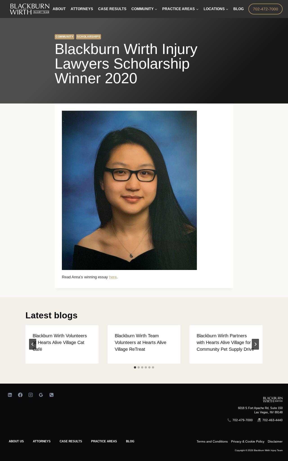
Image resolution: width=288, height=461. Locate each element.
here (113, 277)
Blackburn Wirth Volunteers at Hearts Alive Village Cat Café (60, 342)
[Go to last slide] (32, 344)
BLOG (130, 441)
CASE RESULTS (71, 441)
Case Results (112, 9)
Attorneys (82, 9)
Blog (238, 9)
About (59, 9)
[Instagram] (30, 394)
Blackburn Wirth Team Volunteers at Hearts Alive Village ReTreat (140, 342)
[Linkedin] (9, 394)
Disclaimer (275, 441)
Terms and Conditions (212, 441)
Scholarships (88, 36)
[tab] (135, 367)
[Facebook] (20, 394)
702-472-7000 (265, 9)
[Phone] (51, 394)
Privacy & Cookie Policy (247, 441)
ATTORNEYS (42, 441)
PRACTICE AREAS (104, 441)
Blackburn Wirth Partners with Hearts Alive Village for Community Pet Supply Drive (225, 342)
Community (64, 36)
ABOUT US (16, 441)
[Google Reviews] (40, 394)
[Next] (255, 344)
